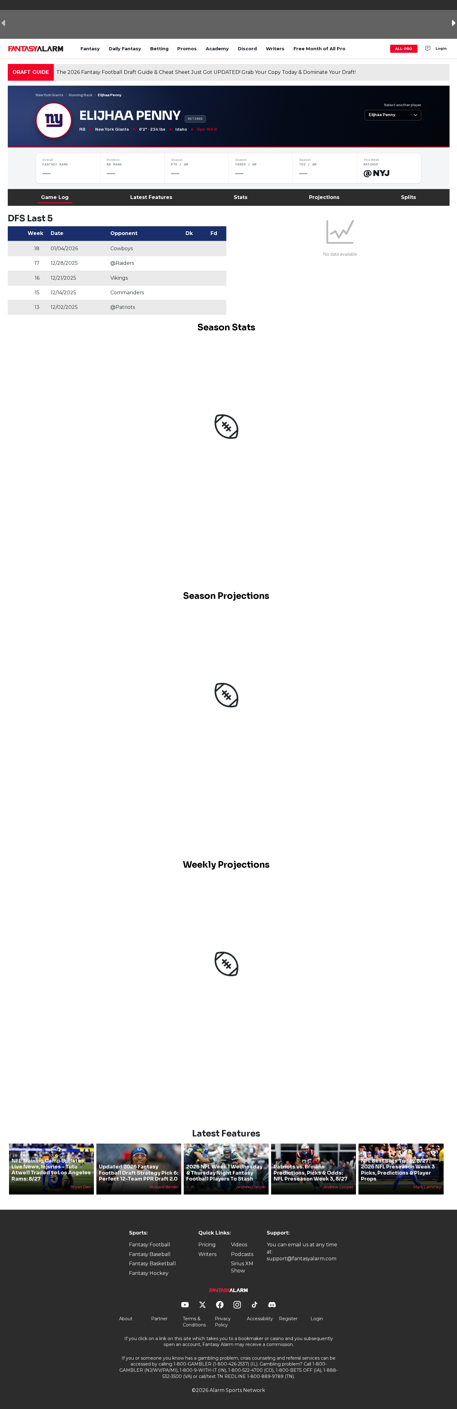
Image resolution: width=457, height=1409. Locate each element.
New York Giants (49, 95)
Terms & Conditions (194, 1322)
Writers (275, 49)
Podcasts (242, 1254)
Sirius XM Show (242, 1267)
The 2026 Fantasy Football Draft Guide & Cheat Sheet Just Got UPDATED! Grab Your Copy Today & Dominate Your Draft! (206, 72)
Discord (247, 49)
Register (288, 1318)
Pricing (207, 1245)
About (125, 1318)
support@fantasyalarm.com (301, 1259)
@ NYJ (376, 173)
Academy (217, 49)
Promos (187, 49)
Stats (240, 197)
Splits (408, 197)
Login (441, 48)
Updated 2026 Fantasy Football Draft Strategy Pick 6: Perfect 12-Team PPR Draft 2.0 (138, 1172)
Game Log (55, 197)
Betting (159, 49)
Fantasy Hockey (148, 1273)
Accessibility (260, 1318)
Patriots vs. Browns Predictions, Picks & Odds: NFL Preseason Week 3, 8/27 (311, 1172)
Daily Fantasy (125, 49)
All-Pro (404, 49)
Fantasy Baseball (150, 1254)
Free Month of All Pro (319, 49)
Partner (159, 1318)
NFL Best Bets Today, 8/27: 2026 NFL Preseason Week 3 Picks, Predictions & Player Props (398, 1170)
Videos (239, 1245)
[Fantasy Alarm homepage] (35, 48)
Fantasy (90, 49)
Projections (324, 197)
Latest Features (151, 197)
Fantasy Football (149, 1245)
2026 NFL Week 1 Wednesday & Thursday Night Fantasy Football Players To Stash (224, 1172)
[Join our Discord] (427, 48)
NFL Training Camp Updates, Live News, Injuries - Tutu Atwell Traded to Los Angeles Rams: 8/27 (51, 1170)
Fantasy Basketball (152, 1264)
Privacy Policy (223, 1322)
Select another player (402, 105)
